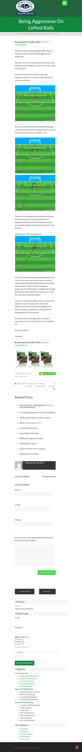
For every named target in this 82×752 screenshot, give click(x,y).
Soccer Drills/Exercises (28, 678)
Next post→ (47, 591)
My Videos (24, 731)
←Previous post (24, 591)
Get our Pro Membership (24, 689)
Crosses (51, 386)
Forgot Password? (22, 647)
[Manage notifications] (77, 747)
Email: (17, 618)
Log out (18, 606)
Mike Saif (20, 383)
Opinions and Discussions (29, 676)
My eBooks (24, 729)
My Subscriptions (26, 734)
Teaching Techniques (27, 684)
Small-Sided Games (27, 681)
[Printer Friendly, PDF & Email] (47, 373)
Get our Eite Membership (24, 702)
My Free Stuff (25, 736)
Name (18, 490)
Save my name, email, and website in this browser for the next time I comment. (34, 539)
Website (18, 520)
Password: (19, 627)
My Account (24, 739)
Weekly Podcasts (26, 686)
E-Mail (18, 505)
